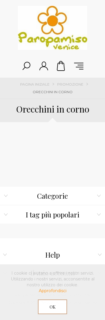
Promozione (70, 84)
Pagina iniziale (35, 84)
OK (52, 307)
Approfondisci (52, 290)
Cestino (61, 66)
